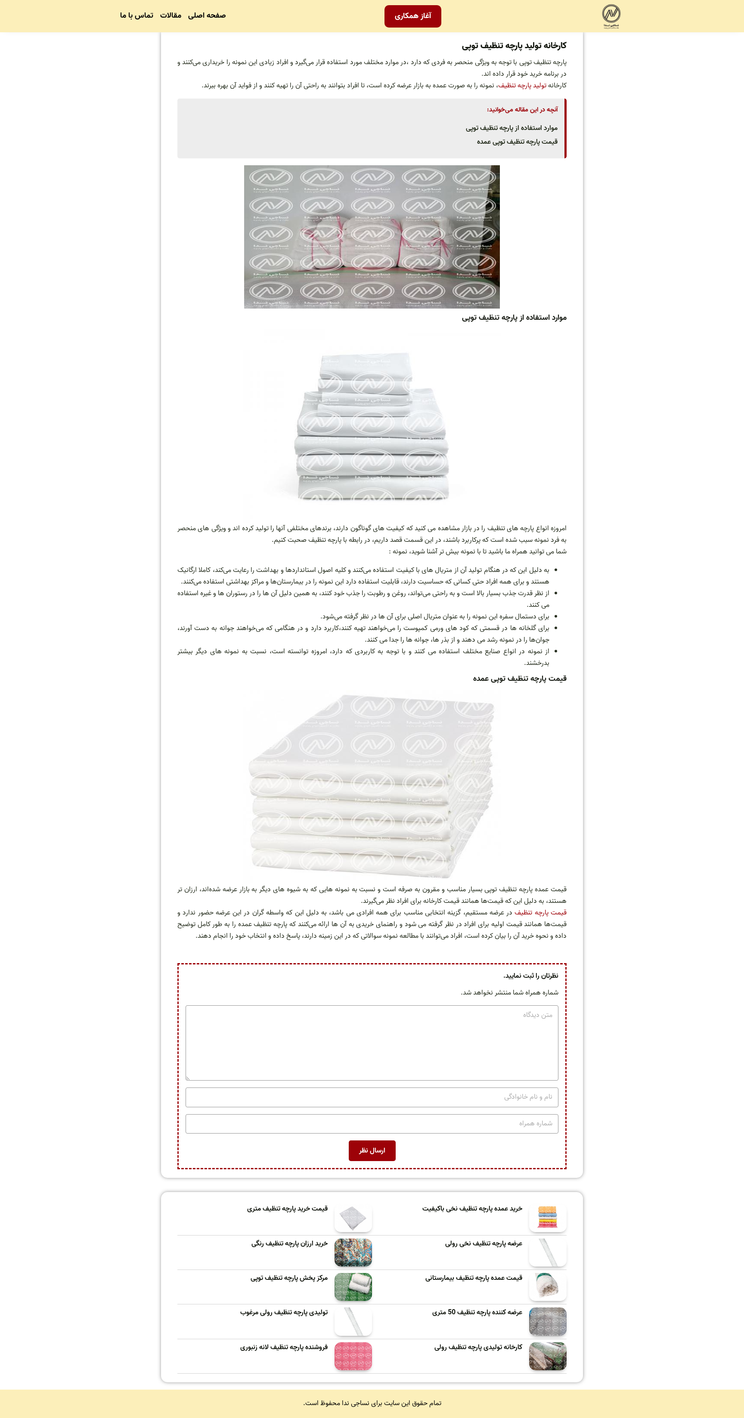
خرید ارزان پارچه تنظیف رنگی (289, 1244)
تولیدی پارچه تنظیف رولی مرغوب (284, 1312)
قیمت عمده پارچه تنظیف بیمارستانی (473, 1278)
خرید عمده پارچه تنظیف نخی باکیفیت (472, 1209)
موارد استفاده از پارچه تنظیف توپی (512, 128)
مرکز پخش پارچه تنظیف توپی (289, 1278)
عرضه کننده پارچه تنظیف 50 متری (477, 1312)
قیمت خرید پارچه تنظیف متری (287, 1209)
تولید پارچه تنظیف (522, 85)
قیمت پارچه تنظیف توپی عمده (517, 142)
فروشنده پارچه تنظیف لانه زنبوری (284, 1347)
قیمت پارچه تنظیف (541, 912)
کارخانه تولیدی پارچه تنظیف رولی (478, 1347)
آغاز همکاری (413, 16)
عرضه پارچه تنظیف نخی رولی (483, 1244)
